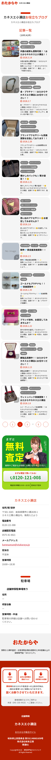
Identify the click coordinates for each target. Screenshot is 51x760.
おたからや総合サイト (25, 732)
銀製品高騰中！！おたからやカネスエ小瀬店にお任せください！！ (33, 361)
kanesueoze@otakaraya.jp (16, 544)
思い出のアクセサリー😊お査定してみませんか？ (34, 219)
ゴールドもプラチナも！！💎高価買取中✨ (32, 285)
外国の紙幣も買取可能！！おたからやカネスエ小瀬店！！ (33, 53)
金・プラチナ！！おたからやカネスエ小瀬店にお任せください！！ (33, 94)
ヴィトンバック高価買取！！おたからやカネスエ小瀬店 (33, 398)
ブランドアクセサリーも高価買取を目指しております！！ (33, 137)
